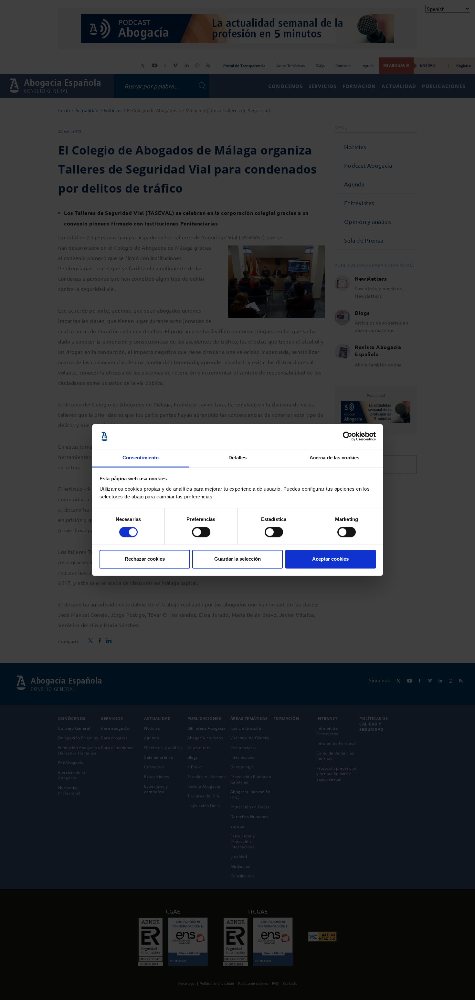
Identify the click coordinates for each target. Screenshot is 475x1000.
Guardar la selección (237, 559)
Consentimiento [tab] (140, 457)
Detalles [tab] (237, 457)
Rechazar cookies (145, 559)
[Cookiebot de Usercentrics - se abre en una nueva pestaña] (347, 436)
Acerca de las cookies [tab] (334, 457)
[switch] (201, 532)
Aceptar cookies (330, 559)
